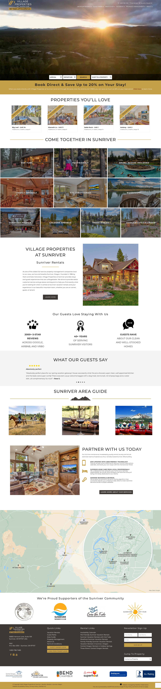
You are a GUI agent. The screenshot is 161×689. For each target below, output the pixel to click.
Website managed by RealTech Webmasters (135, 684)
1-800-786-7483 (15, 650)
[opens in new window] (10, 655)
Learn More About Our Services (116, 492)
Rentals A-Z (42, 686)
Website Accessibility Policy (21, 686)
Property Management (135, 6)
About (148, 6)
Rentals (84, 6)
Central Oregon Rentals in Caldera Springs (96, 646)
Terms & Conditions (54, 644)
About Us (50, 642)
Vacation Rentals (53, 632)
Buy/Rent (120, 6)
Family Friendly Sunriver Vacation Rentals (96, 642)
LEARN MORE (50, 297)
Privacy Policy (34, 686)
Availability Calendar (88, 632)
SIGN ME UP (138, 645)
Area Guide (109, 6)
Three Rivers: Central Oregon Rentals (94, 648)
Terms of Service (140, 686)
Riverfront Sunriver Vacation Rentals (94, 639)
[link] (26, 118)
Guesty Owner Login (58, 647)
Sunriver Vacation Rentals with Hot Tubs (95, 637)
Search (83, 77)
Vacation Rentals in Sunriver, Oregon (94, 644)
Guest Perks (98, 6)
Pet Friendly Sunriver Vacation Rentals (94, 635)
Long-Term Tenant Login (57, 651)
